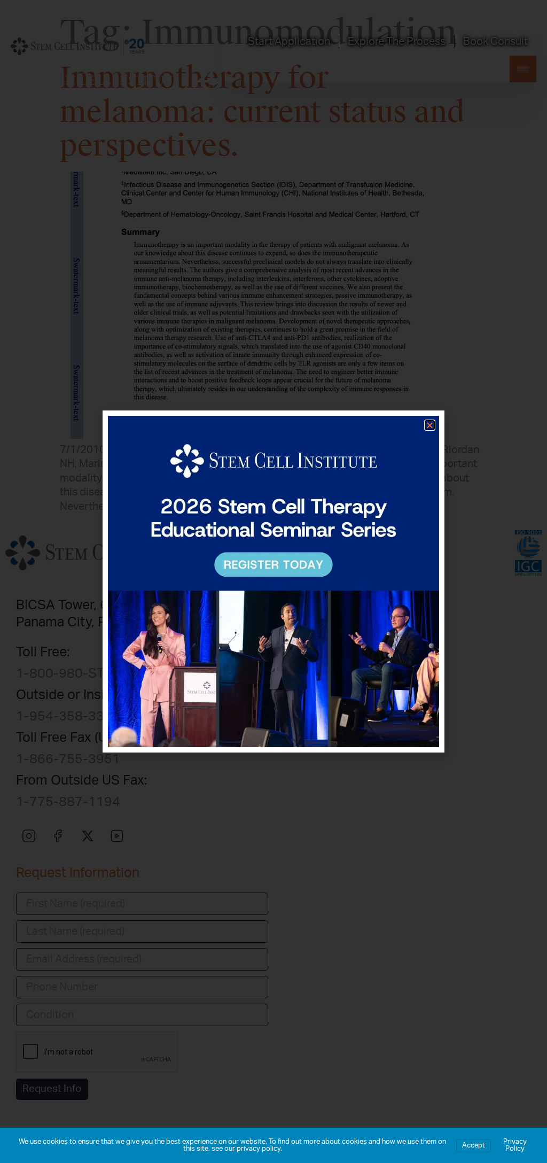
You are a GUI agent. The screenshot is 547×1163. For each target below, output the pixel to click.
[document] (273, 581)
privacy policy (258, 1148)
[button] (430, 425)
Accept (473, 1145)
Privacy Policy (515, 1145)
